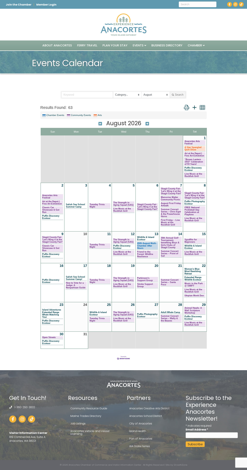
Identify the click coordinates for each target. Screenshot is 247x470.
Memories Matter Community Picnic (170, 198)
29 (204, 304)
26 (133, 304)
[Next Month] (147, 124)
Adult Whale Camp (170, 312)
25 (109, 304)
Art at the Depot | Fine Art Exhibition (194, 154)
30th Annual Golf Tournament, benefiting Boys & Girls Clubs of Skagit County (170, 243)
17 (85, 266)
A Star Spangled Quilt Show (192, 148)
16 (61, 266)
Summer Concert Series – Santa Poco (169, 282)
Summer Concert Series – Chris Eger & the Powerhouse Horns (171, 213)
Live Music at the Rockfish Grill (193, 175)
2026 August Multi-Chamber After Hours (146, 245)
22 (204, 266)
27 (156, 304)
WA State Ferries (139, 446)
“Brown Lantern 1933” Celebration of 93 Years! (193, 161)
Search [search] (179, 94)
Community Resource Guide (88, 408)
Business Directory (166, 45)
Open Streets (49, 337)
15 (204, 234)
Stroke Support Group (145, 285)
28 (180, 304)
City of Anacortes (140, 423)
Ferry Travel (87, 45)
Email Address (197, 430)
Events (138, 45)
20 (156, 266)
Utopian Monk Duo (194, 295)
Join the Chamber (18, 4)
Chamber (195, 45)
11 (109, 234)
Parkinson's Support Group (145, 279)
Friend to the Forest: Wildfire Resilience (145, 254)
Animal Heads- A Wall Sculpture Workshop (193, 310)
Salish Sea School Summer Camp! (75, 278)
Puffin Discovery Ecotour (193, 169)
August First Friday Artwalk (171, 204)
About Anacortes (57, 45)
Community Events (81, 115)
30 (61, 334)
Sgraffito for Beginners (190, 240)
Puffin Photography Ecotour (194, 202)
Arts (100, 115)
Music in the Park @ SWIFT (193, 284)
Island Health (137, 431)
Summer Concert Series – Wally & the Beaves (169, 318)
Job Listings (78, 423)
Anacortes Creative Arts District (149, 408)
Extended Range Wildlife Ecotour (192, 278)
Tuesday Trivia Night (97, 205)
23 (61, 304)
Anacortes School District (145, 416)
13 (156, 234)
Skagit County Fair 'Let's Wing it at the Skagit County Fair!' (147, 206)
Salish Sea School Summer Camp (75, 205)
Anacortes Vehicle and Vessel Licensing (89, 432)
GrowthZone (180, 464)
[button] (186, 107)
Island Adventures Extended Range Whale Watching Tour (51, 313)
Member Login (46, 4)
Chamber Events (55, 115)
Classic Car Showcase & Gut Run (50, 209)
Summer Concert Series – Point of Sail (169, 253)
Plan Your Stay (115, 45)
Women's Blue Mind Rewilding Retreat (192, 271)
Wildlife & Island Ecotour (145, 238)
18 (109, 266)
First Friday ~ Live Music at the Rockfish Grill (170, 222)
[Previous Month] (100, 124)
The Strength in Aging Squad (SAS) (123, 203)
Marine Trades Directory (85, 416)
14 (180, 234)
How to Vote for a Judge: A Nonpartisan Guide (75, 285)
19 (133, 266)
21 (180, 266)
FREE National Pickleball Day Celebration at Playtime (192, 211)
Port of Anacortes (140, 439)
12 (133, 234)
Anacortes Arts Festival (192, 142)
